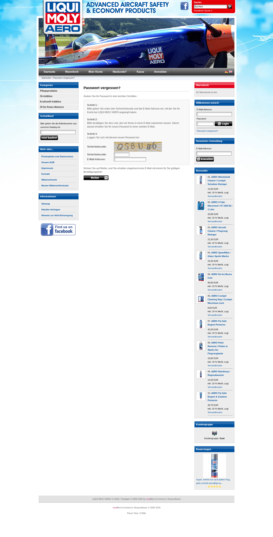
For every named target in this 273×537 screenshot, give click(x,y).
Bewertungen (203, 449)
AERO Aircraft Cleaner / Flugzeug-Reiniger (218, 231)
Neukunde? (120, 71)
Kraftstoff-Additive (50, 101)
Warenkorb (72, 71)
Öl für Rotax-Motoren (52, 107)
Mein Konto (96, 71)
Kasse (140, 71)
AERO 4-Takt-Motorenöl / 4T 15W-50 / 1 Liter (220, 206)
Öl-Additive (46, 96)
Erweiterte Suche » (203, 10)
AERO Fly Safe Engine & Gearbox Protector (217, 396)
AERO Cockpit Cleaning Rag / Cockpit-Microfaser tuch (220, 299)
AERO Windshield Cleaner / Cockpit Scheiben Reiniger (219, 180)
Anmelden (160, 71)
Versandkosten (215, 196)
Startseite (49, 71)
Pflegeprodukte (48, 90)
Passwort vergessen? (64, 78)
